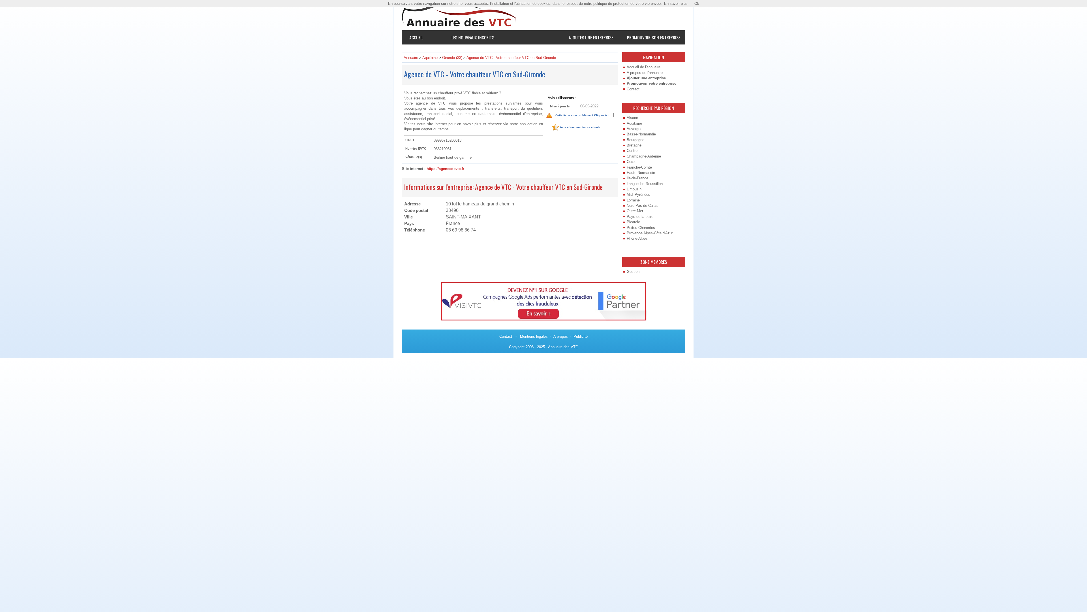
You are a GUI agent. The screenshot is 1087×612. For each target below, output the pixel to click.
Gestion (633, 271)
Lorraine (633, 200)
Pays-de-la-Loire (640, 216)
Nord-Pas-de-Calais (642, 205)
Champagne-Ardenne (644, 156)
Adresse (412, 204)
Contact (633, 89)
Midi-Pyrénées (638, 194)
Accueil (416, 37)
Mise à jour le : (561, 106)
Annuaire (411, 58)
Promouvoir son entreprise (653, 37)
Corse (631, 162)
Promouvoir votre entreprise (651, 83)
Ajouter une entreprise (591, 37)
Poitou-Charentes (641, 228)
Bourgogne (635, 140)
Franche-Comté (639, 167)
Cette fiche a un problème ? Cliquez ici (582, 115)
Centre (632, 150)
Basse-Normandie (641, 134)
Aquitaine (634, 123)
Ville (408, 217)
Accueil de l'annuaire (643, 67)
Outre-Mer (635, 211)
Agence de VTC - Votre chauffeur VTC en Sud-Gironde (511, 58)
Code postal (416, 210)
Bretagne (634, 145)
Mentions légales (534, 336)
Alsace (632, 118)
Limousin (634, 189)
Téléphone (414, 230)
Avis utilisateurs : (562, 98)
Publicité (581, 336)
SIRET (409, 140)
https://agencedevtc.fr (445, 169)
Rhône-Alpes (637, 238)
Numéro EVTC (415, 148)
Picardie (633, 222)
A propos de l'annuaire (645, 73)
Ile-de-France (637, 178)
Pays (409, 223)
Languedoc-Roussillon (645, 184)
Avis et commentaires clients (580, 127)
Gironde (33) (452, 58)
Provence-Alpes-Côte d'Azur (650, 233)
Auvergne (634, 129)
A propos (560, 336)
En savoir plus (676, 3)
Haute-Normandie (641, 173)
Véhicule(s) (413, 157)
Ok (696, 3)
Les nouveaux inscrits (473, 37)
